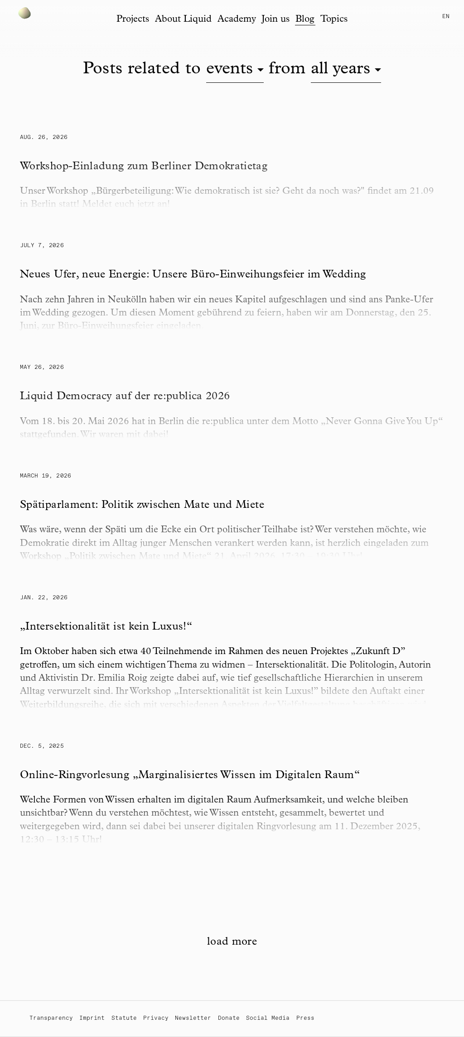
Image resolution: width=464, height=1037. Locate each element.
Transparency (51, 1018)
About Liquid (183, 19)
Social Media (268, 1018)
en (446, 16)
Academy (237, 19)
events (229, 70)
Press (305, 1018)
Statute (124, 1018)
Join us (275, 19)
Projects (132, 19)
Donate (229, 1018)
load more (232, 942)
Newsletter (193, 1018)
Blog (304, 19)
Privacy (156, 1018)
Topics (334, 19)
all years (340, 70)
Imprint (92, 1018)
